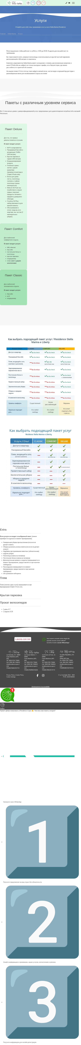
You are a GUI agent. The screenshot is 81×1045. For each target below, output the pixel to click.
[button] (66, 3)
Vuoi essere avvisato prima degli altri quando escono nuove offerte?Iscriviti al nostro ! (58, 640)
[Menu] (73, 3)
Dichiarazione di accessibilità (40, 686)
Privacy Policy (10, 675)
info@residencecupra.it (13, 664)
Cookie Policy (20, 675)
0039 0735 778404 (14, 660)
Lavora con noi (22, 639)
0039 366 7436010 (14, 662)
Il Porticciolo (22, 71)
